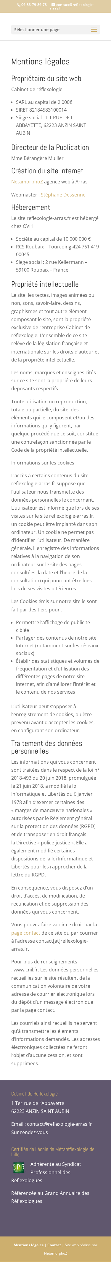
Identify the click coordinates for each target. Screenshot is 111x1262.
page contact (25, 933)
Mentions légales (29, 1244)
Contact (54, 1244)
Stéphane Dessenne (63, 194)
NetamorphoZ (27, 181)
